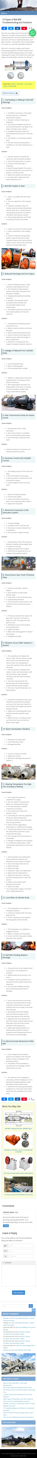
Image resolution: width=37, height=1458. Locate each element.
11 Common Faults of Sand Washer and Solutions (18, 1194)
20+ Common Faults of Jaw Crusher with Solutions (18, 1173)
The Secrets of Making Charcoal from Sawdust (18, 1417)
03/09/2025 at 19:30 (7, 1214)
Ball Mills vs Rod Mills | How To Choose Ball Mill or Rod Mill (18, 1151)
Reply (6, 1225)
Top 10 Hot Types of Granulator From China (17, 1387)
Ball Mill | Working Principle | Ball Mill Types (18, 1128)
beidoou (6, 1318)
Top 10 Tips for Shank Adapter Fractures (16, 1401)
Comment (8, 1263)
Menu (5, 13)
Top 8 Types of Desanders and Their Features (18, 1399)
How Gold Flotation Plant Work (21, 1350)
